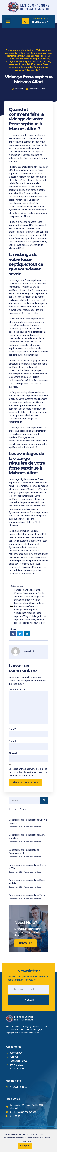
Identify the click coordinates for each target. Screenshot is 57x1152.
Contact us (25, 943)
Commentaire (17, 689)
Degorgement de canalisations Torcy (27, 895)
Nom (12, 729)
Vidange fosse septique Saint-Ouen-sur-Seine (29, 595)
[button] (8, 21)
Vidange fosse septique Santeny (29, 598)
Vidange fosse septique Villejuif (27, 614)
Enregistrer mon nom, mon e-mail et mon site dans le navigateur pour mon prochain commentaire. (28, 772)
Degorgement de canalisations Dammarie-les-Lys (24, 851)
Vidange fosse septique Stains (27, 601)
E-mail (13, 741)
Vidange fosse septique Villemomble (30, 618)
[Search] (44, 800)
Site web (13, 753)
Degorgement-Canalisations (20, 50)
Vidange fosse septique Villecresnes (24, 61)
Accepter (25, 1145)
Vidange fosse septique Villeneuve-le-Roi (30, 621)
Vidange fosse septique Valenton (32, 58)
